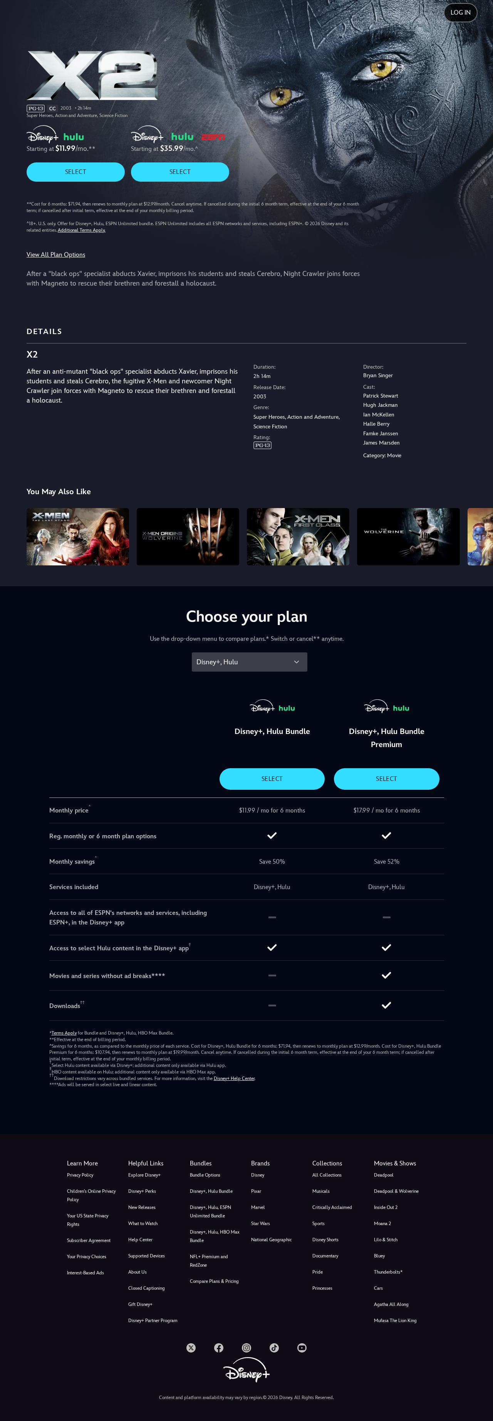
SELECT (75, 172)
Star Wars (260, 1223)
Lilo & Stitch (385, 1239)
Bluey (379, 1256)
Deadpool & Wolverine (396, 1191)
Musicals (321, 1191)
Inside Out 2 (385, 1207)
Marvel (258, 1207)
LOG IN (461, 12)
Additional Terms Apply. (82, 230)
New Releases (142, 1207)
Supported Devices (146, 1256)
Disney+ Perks (142, 1191)
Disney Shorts (325, 1239)
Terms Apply (64, 1033)
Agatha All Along (391, 1304)
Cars (378, 1288)
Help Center (140, 1239)
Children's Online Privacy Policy (91, 1195)
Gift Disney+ (140, 1304)
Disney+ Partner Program (153, 1320)
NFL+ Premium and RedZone (209, 1261)
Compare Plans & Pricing (214, 1281)
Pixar (256, 1191)
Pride (317, 1272)
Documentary (325, 1256)
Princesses (322, 1288)
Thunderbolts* (388, 1272)
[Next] (478, 535)
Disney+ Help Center (234, 1078)
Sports (318, 1223)
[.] (191, 1347)
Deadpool (384, 1175)
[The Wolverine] (408, 537)
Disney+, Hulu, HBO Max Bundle (215, 1236)
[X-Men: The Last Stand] (78, 537)
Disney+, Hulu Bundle (211, 1191)
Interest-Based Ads (85, 1273)
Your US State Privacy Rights (87, 1220)
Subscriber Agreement (89, 1240)
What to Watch (143, 1223)
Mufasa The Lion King (395, 1320)
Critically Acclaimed (332, 1207)
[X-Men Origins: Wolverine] (188, 537)
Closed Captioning (146, 1288)
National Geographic (271, 1239)
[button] (154, 1163)
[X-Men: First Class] (298, 537)
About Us (137, 1272)
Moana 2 (382, 1223)
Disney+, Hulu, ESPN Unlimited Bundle (210, 1212)
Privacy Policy (80, 1175)
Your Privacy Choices (86, 1256)
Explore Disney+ (144, 1175)
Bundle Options (205, 1175)
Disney (257, 1175)
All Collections (327, 1175)
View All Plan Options (56, 254)
